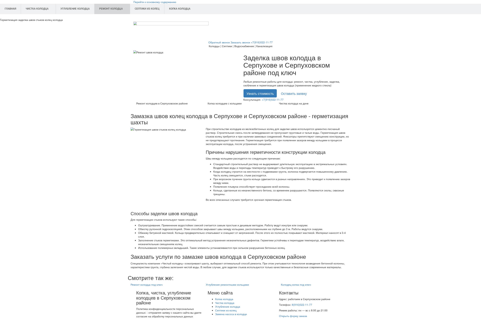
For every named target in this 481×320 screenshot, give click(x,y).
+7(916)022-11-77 (262, 42)
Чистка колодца (37, 8)
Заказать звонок (240, 42)
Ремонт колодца (111, 8)
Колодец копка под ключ (296, 284)
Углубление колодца (75, 8)
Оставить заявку (294, 93)
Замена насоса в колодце (231, 314)
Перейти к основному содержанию (154, 2)
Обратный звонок (219, 42)
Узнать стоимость (260, 93)
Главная (10, 8)
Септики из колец (147, 8)
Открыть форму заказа (293, 316)
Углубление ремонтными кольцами (227, 284)
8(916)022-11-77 (302, 304)
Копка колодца (179, 8)
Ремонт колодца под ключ (147, 284)
